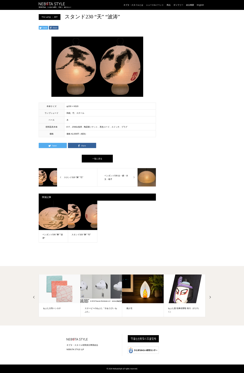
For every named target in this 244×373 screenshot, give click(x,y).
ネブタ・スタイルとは (133, 5)
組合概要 (190, 5)
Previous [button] (33, 297)
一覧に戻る (97, 158)
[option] (64, 296)
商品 (169, 5)
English (200, 5)
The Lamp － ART (50, 17)
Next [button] (210, 297)
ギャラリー (178, 5)
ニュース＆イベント (155, 5)
